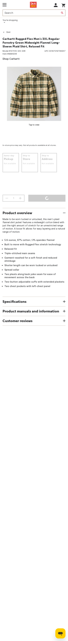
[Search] (62, 12)
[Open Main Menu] (4, 4)
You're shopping (10, 20)
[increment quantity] (20, 198)
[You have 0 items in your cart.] (63, 4)
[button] (56, 5)
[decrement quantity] (6, 198)
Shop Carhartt (11, 58)
